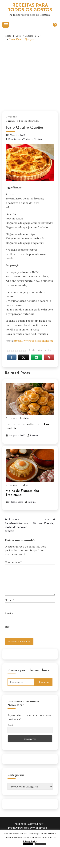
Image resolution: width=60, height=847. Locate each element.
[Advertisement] (30, 76)
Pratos (24, 485)
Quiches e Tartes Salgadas (23, 121)
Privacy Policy (30, 841)
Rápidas (25, 418)
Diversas (11, 116)
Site (7, 626)
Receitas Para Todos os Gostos (30, 7)
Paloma (34, 435)
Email (9, 613)
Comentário (13, 562)
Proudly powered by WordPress (28, 827)
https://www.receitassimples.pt (33, 340)
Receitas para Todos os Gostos (25, 139)
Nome (9, 600)
